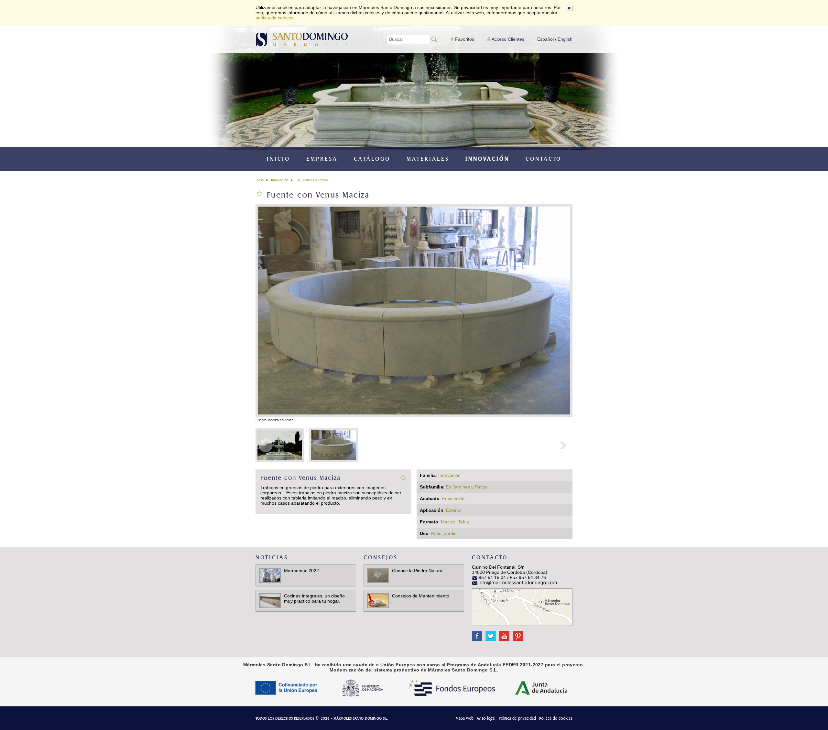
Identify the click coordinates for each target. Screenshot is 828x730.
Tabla (463, 521)
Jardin (450, 533)
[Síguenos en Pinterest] (516, 633)
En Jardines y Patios (312, 180)
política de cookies (274, 17)
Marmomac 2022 (301, 570)
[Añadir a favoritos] (402, 477)
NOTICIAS (272, 557)
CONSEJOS (381, 557)
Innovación (279, 180)
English (565, 39)
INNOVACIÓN (487, 159)
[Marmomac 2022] (270, 575)
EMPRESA (322, 159)
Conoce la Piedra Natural (417, 570)
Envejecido (453, 498)
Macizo (448, 521)
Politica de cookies (555, 718)
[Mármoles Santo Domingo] (302, 38)
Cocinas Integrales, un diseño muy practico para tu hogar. (314, 598)
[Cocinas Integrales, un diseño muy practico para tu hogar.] (270, 600)
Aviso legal (486, 718)
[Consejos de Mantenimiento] (378, 600)
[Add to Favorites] (259, 193)
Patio (436, 533)
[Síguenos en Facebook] (477, 633)
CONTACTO (543, 159)
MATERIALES (428, 159)
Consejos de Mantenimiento (420, 595)
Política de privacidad (517, 718)
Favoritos (464, 39)
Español (545, 39)
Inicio (260, 180)
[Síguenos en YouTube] (502, 633)
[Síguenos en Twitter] (489, 633)
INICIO (278, 159)
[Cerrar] (569, 8)
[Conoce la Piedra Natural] (378, 575)
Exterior (454, 510)
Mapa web (465, 718)
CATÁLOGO (372, 159)
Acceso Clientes (508, 39)
